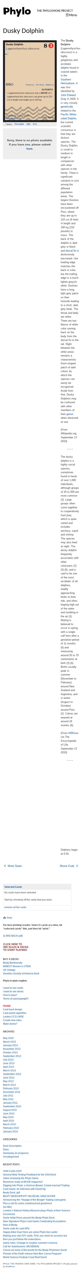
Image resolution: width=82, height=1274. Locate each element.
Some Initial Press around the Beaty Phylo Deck (29, 1217)
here (29, 148)
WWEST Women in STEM (17, 966)
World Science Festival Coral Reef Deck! (25, 1257)
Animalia (30, 85)
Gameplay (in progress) (15, 1153)
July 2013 (8, 1059)
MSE (21, 1016)
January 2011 (10, 1102)
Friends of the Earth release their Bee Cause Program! (32, 1253)
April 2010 (8, 1120)
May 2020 (8, 1038)
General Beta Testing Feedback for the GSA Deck (29, 1174)
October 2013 (10, 1052)
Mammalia (50, 85)
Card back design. (13, 1009)
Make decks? (10, 1023)
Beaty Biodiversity (12, 962)
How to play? (10, 995)
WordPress (10, 1267)
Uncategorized (11, 1156)
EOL (35, 124)
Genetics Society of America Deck (21, 973)
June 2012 (9, 1077)
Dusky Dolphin (14, 44)
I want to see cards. (13, 988)
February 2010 (11, 1128)
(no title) (7, 1207)
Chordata (40, 85)
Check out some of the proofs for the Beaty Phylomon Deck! (35, 1250)
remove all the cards (15, 907)
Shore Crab (67, 865)
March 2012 (9, 1084)
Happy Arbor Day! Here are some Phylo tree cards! (30, 1232)
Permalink (19, 124)
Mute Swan (14, 865)
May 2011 (8, 1099)
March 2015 (9, 1041)
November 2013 (11, 1049)
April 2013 (8, 1067)
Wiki (28, 124)
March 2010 (9, 1124)
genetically (67, 106)
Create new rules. (12, 1020)
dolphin (65, 67)
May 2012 (8, 1081)
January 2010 (10, 1131)
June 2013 (9, 1063)
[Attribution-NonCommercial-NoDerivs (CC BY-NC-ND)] (9, 84)
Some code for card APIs (16, 1228)
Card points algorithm (14, 1013)
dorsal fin (71, 250)
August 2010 (10, 1110)
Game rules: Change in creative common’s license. (30, 1242)
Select (9, 124)
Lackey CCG (10, 1016)
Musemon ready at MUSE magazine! (23, 1181)
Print (9, 917)
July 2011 (8, 1095)
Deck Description (12, 1146)
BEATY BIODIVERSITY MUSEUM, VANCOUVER (29, 1196)
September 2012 (12, 1074)
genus (69, 414)
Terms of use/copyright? (16, 998)
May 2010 (8, 1117)
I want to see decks (13, 991)
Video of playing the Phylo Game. (21, 1178)
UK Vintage (9, 970)
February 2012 (11, 1088)
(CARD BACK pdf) (13, 935)
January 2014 (10, 1045)
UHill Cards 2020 (12, 1171)
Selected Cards (13, 887)
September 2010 (12, 1106)
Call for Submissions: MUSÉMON (21, 1246)
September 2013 (12, 1056)
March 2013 (9, 1070)
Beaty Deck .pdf (11, 1192)
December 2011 (11, 1092)
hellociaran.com (13, 118)
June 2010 (9, 1113)
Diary (6, 1149)
